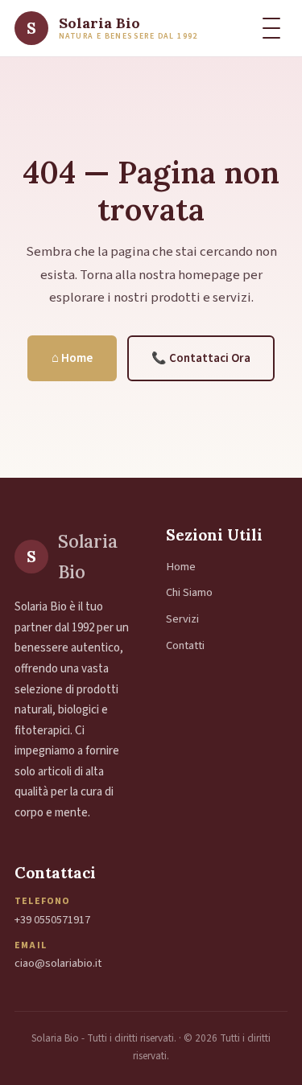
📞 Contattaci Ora (200, 358)
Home (181, 566)
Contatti (185, 645)
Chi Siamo (189, 592)
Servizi (182, 618)
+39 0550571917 (52, 919)
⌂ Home (72, 358)
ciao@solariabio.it (57, 963)
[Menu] (271, 28)
